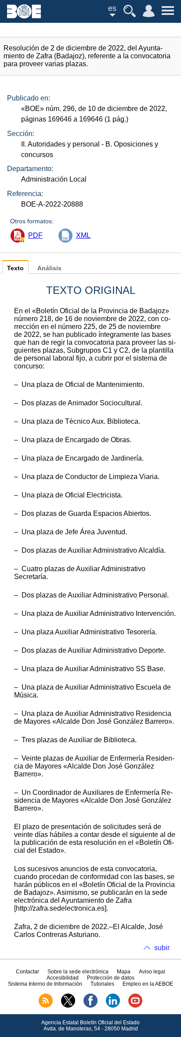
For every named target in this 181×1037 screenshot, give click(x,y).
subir (162, 947)
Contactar (27, 972)
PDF (35, 235)
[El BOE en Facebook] (90, 1006)
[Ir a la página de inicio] (24, 16)
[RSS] (46, 1006)
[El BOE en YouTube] (135, 1006)
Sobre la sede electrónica (78, 972)
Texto (15, 268)
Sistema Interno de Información (45, 984)
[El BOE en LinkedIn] (113, 1006)
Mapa (123, 972)
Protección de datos (110, 978)
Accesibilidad (63, 978)
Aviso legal (152, 972)
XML (83, 235)
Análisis (49, 268)
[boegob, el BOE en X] (68, 1006)
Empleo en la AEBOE (148, 984)
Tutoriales (102, 984)
